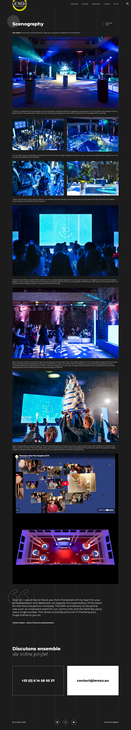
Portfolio (85, 4)
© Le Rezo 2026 (18, 722)
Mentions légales (111, 722)
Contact (107, 4)
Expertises (74, 4)
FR (115, 4)
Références (96, 4)
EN (117, 4)
